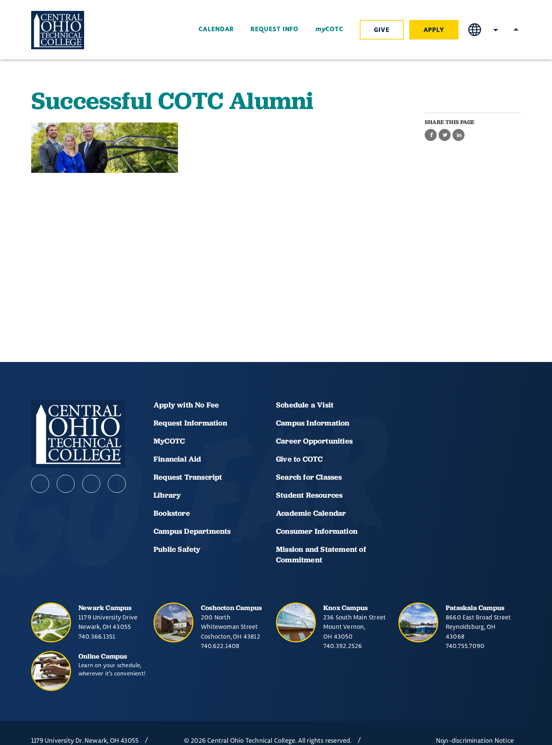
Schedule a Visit (304, 404)
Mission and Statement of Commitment (321, 554)
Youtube (66, 484)
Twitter (117, 484)
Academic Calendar (312, 513)
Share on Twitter (445, 135)
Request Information (190, 422)
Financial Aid (177, 458)
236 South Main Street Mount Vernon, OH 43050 (354, 626)
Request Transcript (188, 477)
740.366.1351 (96, 636)
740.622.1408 (220, 646)
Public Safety (177, 549)
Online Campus (102, 656)
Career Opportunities (314, 440)
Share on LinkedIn (458, 135)
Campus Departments (192, 531)
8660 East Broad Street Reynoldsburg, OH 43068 (478, 626)
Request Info (274, 29)
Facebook (40, 484)
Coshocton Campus (231, 607)
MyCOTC (169, 440)
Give (381, 30)
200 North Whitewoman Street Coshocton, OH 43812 (230, 626)
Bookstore (172, 513)
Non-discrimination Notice (475, 740)
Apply (434, 30)
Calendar (216, 29)
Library (167, 495)
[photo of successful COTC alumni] (104, 148)
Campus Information (313, 422)
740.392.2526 (342, 646)
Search (496, 29)
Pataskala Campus (475, 607)
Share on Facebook (431, 135)
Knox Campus (345, 607)
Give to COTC (299, 458)
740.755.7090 (465, 646)
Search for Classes (309, 477)
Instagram (91, 484)
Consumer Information (316, 531)
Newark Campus (105, 607)
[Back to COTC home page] (73, 30)
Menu (516, 29)
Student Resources (309, 495)
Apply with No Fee (186, 404)
